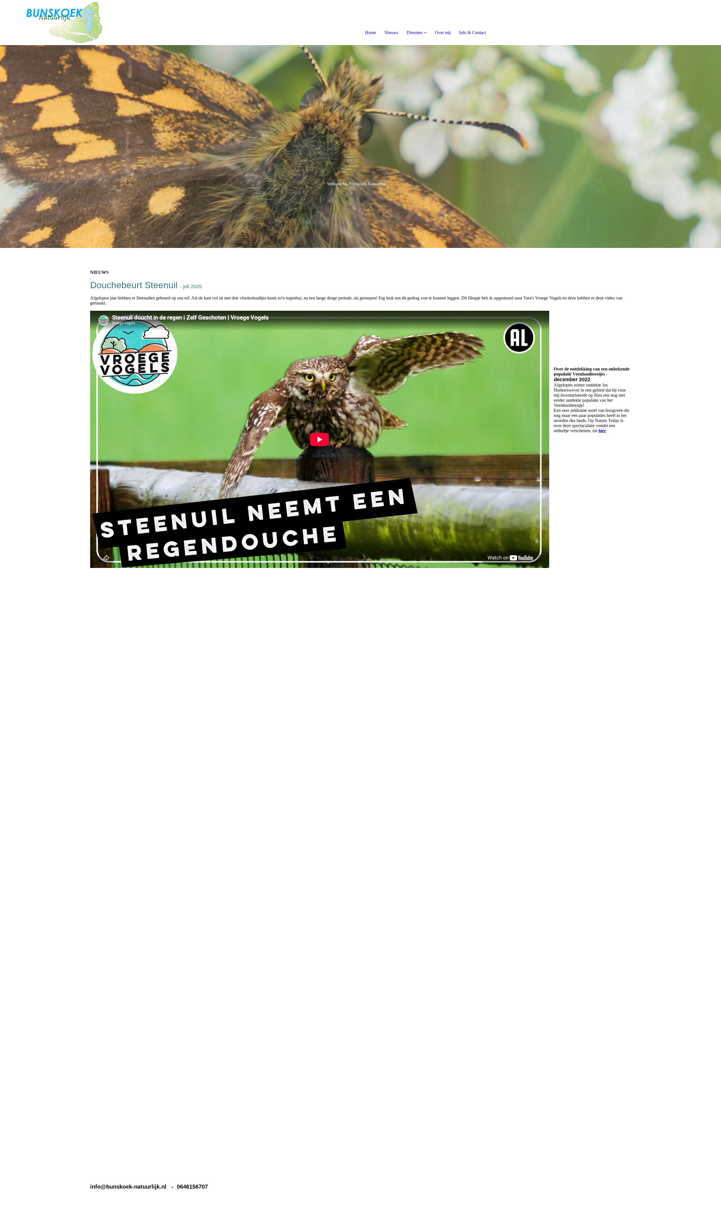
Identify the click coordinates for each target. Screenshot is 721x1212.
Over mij (443, 32)
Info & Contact (472, 32)
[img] (65, 22)
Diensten (414, 32)
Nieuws (391, 32)
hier (602, 430)
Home (370, 32)
